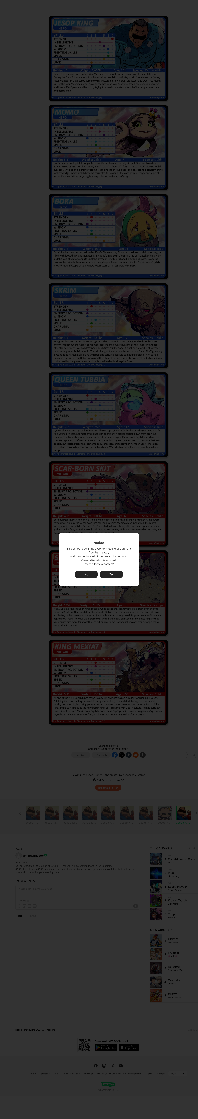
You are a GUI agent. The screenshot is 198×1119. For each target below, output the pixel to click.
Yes (111, 574)
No (86, 574)
